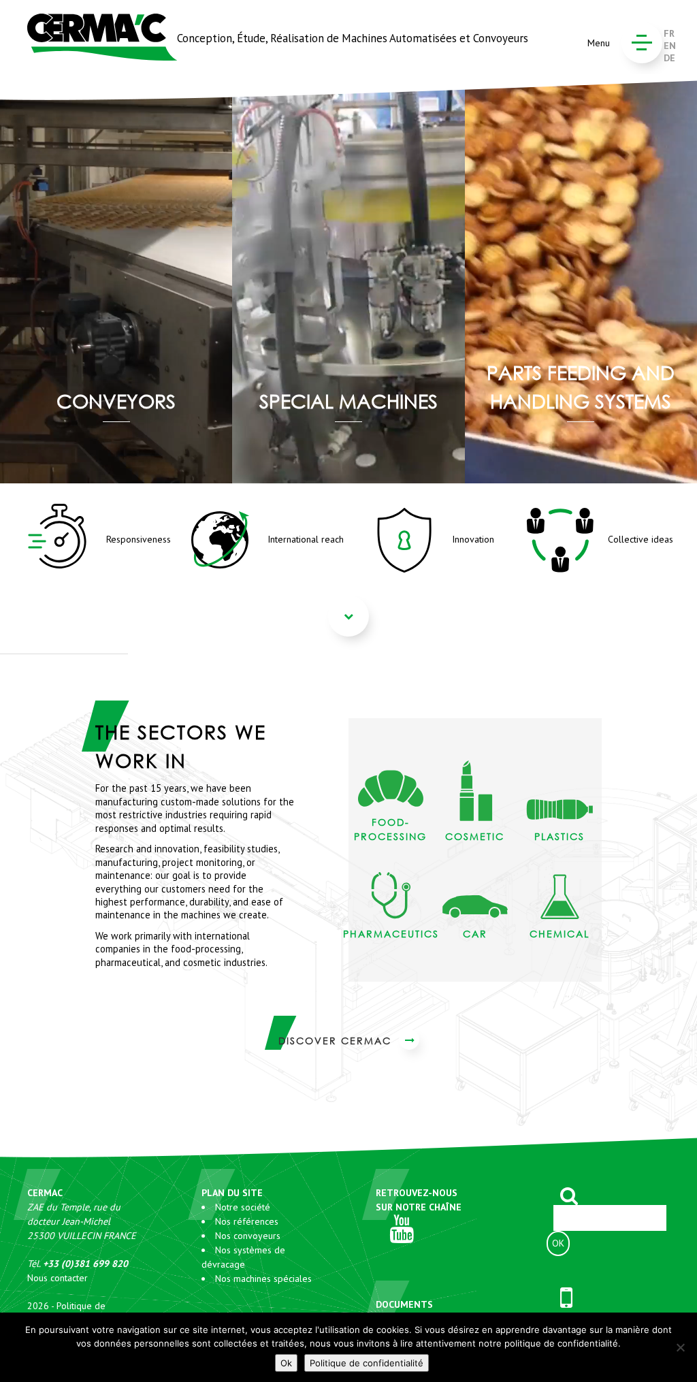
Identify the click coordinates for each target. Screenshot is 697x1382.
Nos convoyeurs (247, 1236)
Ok (286, 1362)
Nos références (246, 1221)
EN (670, 45)
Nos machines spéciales (263, 1278)
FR (669, 33)
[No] (680, 1347)
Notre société (242, 1207)
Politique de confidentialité (366, 1362)
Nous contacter (57, 1278)
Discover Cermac (336, 1040)
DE (669, 58)
